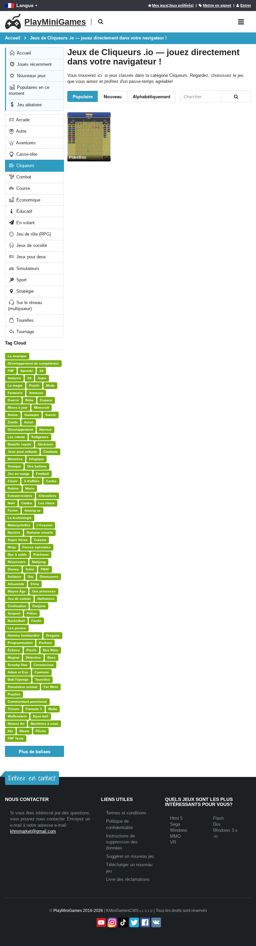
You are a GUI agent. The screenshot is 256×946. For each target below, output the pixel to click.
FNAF (45, 569)
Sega (175, 824)
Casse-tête (26, 154)
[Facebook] (144, 922)
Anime (13, 415)
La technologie (20, 518)
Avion (28, 422)
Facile (36, 621)
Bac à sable (17, 554)
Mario (29, 488)
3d (41, 371)
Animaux (36, 393)
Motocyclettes (19, 525)
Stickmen (45, 444)
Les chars (46, 503)
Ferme (13, 510)
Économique (27, 199)
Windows (178, 830)
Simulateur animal (22, 687)
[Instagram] (111, 922)
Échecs (14, 650)
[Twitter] (133, 922)
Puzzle (34, 385)
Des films (50, 650)
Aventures (25, 142)
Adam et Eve (18, 672)
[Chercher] (236, 96)
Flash (218, 818)
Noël (11, 503)
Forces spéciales (36, 547)
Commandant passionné (27, 701)
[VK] (155, 922)
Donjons (39, 606)
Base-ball (40, 716)
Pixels (31, 650)
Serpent (14, 613)
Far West (51, 687)
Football (42, 474)
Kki (10, 731)
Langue (25, 5)
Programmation (20, 643)
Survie (50, 415)
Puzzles (14, 694)
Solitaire (14, 576)
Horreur (45, 429)
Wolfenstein (17, 716)
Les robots (16, 437)
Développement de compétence (33, 363)
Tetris (29, 569)
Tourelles (24, 320)
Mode (50, 385)
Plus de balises (34, 751)
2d (29, 378)
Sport (21, 279)
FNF (11, 371)
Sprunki (26, 371)
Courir (13, 481)
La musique (17, 356)
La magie (15, 385)
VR (173, 842)
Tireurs (13, 709)
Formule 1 (34, 709)
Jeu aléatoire (29, 104)
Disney (13, 569)
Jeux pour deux (30, 256)
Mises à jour (18, 407)
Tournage (24, 331)
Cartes (51, 481)
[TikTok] (122, 922)
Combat (23, 176)
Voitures (14, 378)
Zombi (13, 422)
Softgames (40, 437)
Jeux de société (31, 245)
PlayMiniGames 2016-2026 (78, 910)
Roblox (13, 488)
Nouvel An (16, 723)
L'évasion (44, 525)
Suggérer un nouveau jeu (130, 856)
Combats (50, 451)
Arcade (22, 119)
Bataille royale (19, 444)
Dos (217, 824)
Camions (42, 672)
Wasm (24, 731)
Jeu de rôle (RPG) (33, 234)
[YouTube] (100, 922)
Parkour (45, 643)
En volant (25, 222)
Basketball (16, 621)
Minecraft (41, 407)
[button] (100, 21)
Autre (20, 131)
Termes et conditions (126, 812)
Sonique (14, 466)
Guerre (13, 400)
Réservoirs (17, 562)
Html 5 (176, 818)
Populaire (83, 96)
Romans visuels (40, 532)
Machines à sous (44, 723)
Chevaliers (47, 496)
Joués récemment (34, 64)
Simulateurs (27, 268)
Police (32, 613)
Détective (33, 657)
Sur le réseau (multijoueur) (25, 305)
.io (215, 836)
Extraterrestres (20, 496)
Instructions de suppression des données (122, 841)
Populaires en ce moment (29, 90)
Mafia (52, 709)
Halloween (45, 598)
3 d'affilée (32, 481)
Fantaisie (15, 393)
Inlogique (36, 459)
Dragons (53, 635)
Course (22, 188)
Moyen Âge (17, 591)
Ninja (12, 547)
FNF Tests (16, 738)
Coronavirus (44, 665)
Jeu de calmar (19, 598)
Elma (35, 584)
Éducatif (23, 211)
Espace (46, 400)
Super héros (18, 540)
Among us (32, 510)
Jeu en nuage (19, 474)
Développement (20, 429)
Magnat (13, 657)
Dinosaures (49, 576)
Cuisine (40, 540)
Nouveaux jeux (31, 75)
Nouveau (113, 96)
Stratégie (24, 291)
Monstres (15, 459)
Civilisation (17, 606)
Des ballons (37, 466)
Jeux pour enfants (22, 451)
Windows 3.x (225, 830)
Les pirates (17, 628)
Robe (29, 400)
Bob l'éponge (18, 679)
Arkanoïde (16, 584)
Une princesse (44, 591)
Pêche (41, 731)
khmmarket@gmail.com (33, 831)
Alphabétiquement (151, 96)
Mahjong (39, 562)
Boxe (51, 657)
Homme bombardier (24, 635)
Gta (30, 576)
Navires (14, 532)
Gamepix (31, 415)
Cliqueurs (24, 165)
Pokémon (41, 554)
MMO (175, 836)
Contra (26, 503)
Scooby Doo (17, 665)
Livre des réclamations (128, 879)
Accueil (23, 52)
